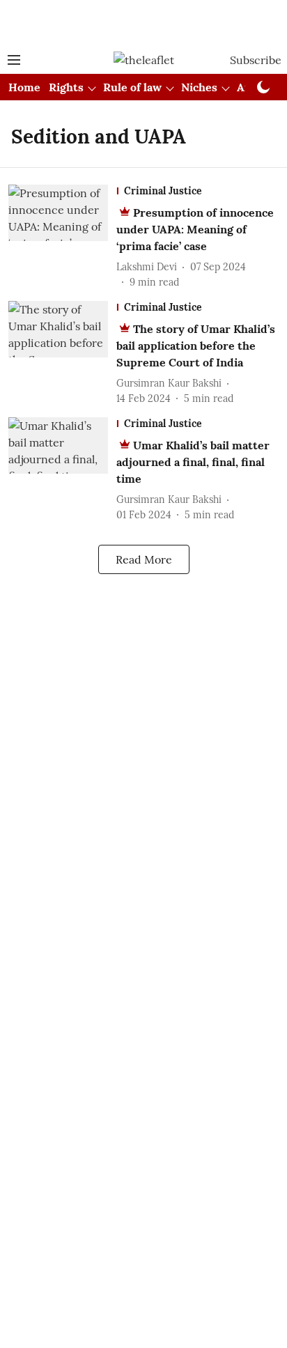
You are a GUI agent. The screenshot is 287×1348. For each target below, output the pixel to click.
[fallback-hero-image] (62, 237)
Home (24, 87)
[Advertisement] (143, 23)
